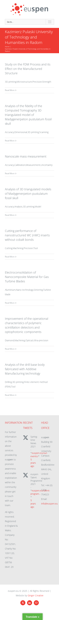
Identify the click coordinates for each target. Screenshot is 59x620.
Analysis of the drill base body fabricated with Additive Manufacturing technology (25, 369)
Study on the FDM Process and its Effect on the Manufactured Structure (27, 68)
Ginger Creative (35, 595)
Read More (10, 90)
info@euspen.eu (49, 503)
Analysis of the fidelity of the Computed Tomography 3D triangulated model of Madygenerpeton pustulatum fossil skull (28, 115)
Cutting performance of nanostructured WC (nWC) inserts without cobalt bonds (27, 235)
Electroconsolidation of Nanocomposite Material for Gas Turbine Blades (27, 276)
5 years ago (33, 463)
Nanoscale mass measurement (25, 156)
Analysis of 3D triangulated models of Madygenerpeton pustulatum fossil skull (28, 193)
